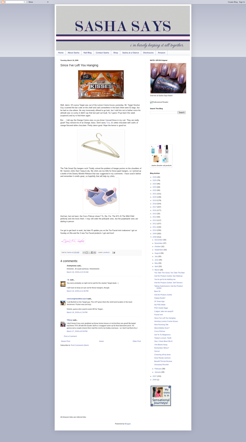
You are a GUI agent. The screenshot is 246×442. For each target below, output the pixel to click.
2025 (155, 180)
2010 (155, 230)
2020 (155, 197)
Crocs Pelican (159, 331)
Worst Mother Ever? (162, 328)
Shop (115, 52)
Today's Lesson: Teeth (162, 338)
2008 (155, 237)
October (158, 247)
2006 (155, 380)
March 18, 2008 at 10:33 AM (77, 272)
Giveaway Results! (161, 365)
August (157, 253)
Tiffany (69, 320)
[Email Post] (113, 252)
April (157, 266)
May (156, 263)
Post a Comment (70, 336)
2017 (155, 207)
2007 (155, 376)
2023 (155, 187)
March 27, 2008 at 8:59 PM (77, 331)
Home (60, 52)
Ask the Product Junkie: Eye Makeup (168, 276)
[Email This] (84, 252)
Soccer (157, 351)
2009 (155, 234)
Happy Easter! (159, 298)
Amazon (161, 52)
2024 (155, 184)
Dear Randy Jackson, (162, 358)
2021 (155, 194)
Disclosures (148, 52)
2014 (155, 217)
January (158, 372)
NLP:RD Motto (159, 305)
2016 (155, 210)
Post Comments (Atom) (80, 345)
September (159, 250)
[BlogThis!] (86, 252)
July (156, 256)
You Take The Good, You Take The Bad (169, 273)
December (159, 240)
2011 (155, 227)
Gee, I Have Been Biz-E (163, 341)
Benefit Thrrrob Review (163, 361)
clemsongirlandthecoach (77, 299)
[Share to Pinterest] (94, 252)
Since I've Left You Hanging (165, 318)
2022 (155, 190)
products (106, 252)
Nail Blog (88, 52)
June (157, 260)
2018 (155, 204)
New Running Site (161, 325)
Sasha (69, 252)
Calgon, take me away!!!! (163, 311)
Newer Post (65, 341)
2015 (155, 214)
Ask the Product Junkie (163, 295)
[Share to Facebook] (92, 252)
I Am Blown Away (160, 345)
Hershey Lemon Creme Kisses (166, 321)
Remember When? (161, 348)
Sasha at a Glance (130, 52)
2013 (155, 220)
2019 (155, 200)
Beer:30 (157, 291)
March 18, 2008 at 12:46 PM (77, 291)
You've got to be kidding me (165, 279)
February (158, 369)
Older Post (137, 341)
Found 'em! (158, 315)
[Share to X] (89, 252)
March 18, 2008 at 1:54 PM (77, 312)
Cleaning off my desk (162, 355)
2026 (155, 177)
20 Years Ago (159, 301)
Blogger (128, 424)
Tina (108, 123)
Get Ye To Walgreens (162, 335)
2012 (155, 224)
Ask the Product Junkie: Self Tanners (168, 283)
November (159, 243)
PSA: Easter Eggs (161, 308)
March (157, 270)
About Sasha (73, 52)
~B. (68, 280)
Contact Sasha (102, 52)
